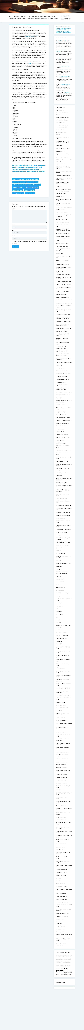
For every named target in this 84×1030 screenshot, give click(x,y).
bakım (29, 63)
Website (13, 235)
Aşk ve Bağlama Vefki (63, 58)
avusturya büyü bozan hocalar (18, 179)
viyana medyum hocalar (29, 190)
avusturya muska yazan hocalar (34, 184)
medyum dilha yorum (59, 955)
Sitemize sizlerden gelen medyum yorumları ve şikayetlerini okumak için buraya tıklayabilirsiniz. (66, 17)
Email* (13, 230)
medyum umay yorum (61, 959)
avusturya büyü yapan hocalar (32, 179)
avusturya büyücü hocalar (33, 182)
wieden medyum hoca (29, 193)
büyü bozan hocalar (29, 36)
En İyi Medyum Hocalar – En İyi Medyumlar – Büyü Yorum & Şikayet (32, 17)
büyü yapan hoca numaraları (66, 974)
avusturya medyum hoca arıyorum (19, 184)
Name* (13, 224)
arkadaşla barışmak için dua (61, 965)
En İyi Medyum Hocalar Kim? (64, 66)
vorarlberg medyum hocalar (17, 193)
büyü (37, 35)
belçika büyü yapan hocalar (60, 972)
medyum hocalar (23, 43)
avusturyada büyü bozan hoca (18, 187)
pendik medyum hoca (65, 955)
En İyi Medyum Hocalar (60, 982)
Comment (13, 208)
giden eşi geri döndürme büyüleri (64, 966)
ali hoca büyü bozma (62, 962)
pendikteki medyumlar (61, 963)
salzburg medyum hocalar (17, 190)
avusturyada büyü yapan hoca (32, 187)
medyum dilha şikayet (63, 956)
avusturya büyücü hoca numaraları (19, 182)
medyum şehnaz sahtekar (63, 958)
